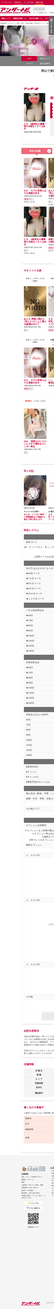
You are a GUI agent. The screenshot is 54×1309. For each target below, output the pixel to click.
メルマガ (29, 64)
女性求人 (17, 2)
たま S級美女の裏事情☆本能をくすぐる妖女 (34, 126)
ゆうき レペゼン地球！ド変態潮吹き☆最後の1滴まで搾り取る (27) (35, 516)
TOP (29, 59)
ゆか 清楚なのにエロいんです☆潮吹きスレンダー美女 (35, 444)
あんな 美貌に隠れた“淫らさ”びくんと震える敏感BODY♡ (35, 321)
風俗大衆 (39, 2)
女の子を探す (34, 18)
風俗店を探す (18, 18)
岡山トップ (6, 18)
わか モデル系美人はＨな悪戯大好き (35, 191)
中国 (35, 9)
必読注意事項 (45, 64)
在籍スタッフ (45, 59)
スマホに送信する (34, 1208)
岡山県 (41, 9)
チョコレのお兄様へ (32, 511)
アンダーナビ (6, 2)
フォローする (34, 1203)
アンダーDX (28, 2)
